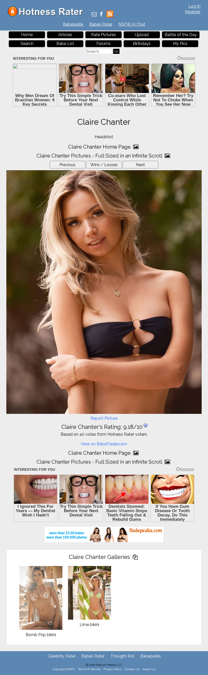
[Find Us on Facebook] (101, 14)
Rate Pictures (103, 34)
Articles (65, 34)
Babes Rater (100, 24)
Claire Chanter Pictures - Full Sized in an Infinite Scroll (100, 156)
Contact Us (132, 669)
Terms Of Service (89, 669)
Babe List (65, 43)
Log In (194, 6)
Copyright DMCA (64, 669)
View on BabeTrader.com (104, 444)
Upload (142, 34)
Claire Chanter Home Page (100, 147)
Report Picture (104, 418)
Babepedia (73, 24)
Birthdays (142, 43)
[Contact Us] (94, 14)
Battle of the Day (181, 34)
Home (27, 34)
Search (27, 43)
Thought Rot (122, 656)
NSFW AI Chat (131, 24)
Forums (103, 43)
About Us (149, 669)
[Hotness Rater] (47, 15)
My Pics (180, 43)
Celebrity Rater (62, 656)
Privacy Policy (112, 669)
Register (192, 11)
